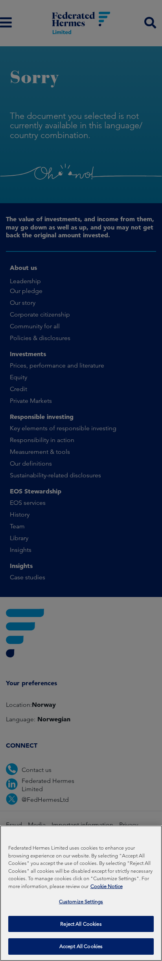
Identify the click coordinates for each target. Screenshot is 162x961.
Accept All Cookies (81, 946)
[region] (81, 893)
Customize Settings (81, 902)
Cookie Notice (106, 886)
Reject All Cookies (80, 924)
